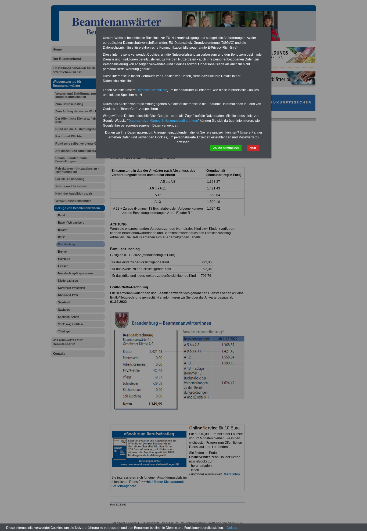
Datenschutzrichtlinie (151, 90)
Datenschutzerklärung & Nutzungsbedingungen (163, 121)
